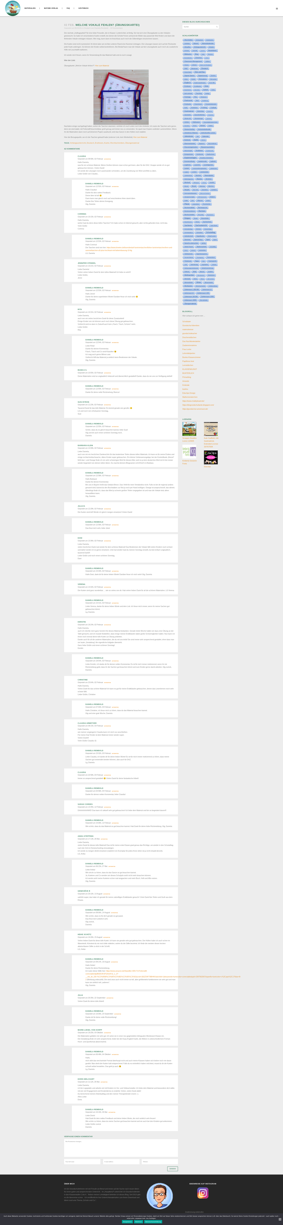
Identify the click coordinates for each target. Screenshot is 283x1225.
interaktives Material (191, 133)
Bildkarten (188, 54)
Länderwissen (188, 175)
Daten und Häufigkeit (205, 65)
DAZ (186, 68)
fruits (186, 107)
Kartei (107, 143)
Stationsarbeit (201, 246)
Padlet (186, 200)
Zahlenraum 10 (207, 289)
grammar (209, 118)
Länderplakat (204, 172)
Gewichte (210, 115)
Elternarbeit (213, 79)
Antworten (107, 159)
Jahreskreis (189, 136)
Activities (187, 43)
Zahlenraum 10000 (190, 300)
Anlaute (211, 47)
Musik (194, 186)
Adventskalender (208, 43)
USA (186, 264)
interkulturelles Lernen (208, 133)
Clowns (186, 65)
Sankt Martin (213, 225)
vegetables (205, 264)
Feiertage (187, 97)
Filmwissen (204, 97)
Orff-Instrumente (202, 197)
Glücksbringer (199, 118)
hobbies (210, 125)
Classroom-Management (193, 61)
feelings (207, 93)
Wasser (202, 271)
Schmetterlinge (188, 229)
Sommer (187, 239)
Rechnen (202, 211)
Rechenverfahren (190, 211)
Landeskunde (202, 161)
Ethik (206, 86)
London (194, 172)
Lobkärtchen (213, 168)
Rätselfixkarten (188, 222)
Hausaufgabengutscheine (210, 122)
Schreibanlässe (189, 232)
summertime (202, 250)
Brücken (210, 54)
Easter (193, 79)
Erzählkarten (197, 86)
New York (195, 189)
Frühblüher (194, 107)
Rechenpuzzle (202, 207)
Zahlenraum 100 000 (191, 296)
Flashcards (188, 100)
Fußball (213, 107)
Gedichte (209, 111)
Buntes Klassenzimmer (191, 357)
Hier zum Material (102, 66)
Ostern (212, 197)
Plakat (187, 204)
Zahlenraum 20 (189, 293)
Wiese (202, 278)
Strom (186, 250)
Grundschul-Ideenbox (190, 325)
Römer (197, 222)
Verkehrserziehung (207, 268)
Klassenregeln (188, 150)
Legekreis (188, 165)
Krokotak (185, 385)
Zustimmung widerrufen (194, 1212)
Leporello (197, 165)
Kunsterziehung (189, 161)
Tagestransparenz (201, 254)
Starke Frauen (189, 246)
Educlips (207, 467)
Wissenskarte (209, 282)
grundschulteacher (189, 333)
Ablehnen (138, 1222)
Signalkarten (200, 236)
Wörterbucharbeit (200, 286)
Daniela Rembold (101, 28)
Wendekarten (201, 275)
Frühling (204, 107)
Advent (195, 43)
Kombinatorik (210, 150)
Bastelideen (212, 50)
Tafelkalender (189, 254)
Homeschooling (189, 129)
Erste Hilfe (212, 82)
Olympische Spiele (189, 197)
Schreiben (199, 232)
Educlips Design (188, 393)
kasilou (185, 389)
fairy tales (197, 89)
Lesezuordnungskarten (200, 168)
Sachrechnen (207, 222)
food (197, 100)
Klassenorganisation (191, 147)
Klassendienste (212, 143)
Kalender (206, 136)
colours (194, 65)
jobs (198, 136)
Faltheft (205, 90)
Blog (196, 54)
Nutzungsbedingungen (191, 193)
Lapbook (213, 161)
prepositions (196, 204)
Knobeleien (199, 150)
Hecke (195, 125)
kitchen (203, 140)
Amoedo (185, 381)
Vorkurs (187, 271)
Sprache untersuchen (191, 243)
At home (187, 50)
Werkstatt (187, 279)
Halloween (196, 122)
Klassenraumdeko (207, 147)
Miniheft (187, 182)
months (212, 182)
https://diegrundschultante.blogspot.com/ (198, 405)
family (213, 89)
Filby (195, 97)
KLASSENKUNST (189, 369)
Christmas (198, 58)
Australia (195, 50)
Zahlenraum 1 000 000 (192, 289)
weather (210, 271)
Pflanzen (200, 200)
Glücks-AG (188, 118)
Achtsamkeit (199, 40)
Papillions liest (188, 361)
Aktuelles (187, 47)
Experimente (188, 89)
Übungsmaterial (132, 143)
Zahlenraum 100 (203, 293)
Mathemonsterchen (189, 397)
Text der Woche (189, 257)
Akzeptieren (127, 1222)
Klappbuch (202, 143)
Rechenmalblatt (189, 207)
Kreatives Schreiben (206, 158)
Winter (198, 282)
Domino (213, 75)
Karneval (187, 140)
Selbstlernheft (189, 236)
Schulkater (186, 321)
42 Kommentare (116, 28)
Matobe (199, 179)
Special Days (198, 239)
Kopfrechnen (210, 154)
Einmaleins (203, 79)
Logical (186, 172)
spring (204, 243)
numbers (214, 189)
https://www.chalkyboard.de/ (193, 401)
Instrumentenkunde (204, 129)
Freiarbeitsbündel (211, 104)
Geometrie (188, 115)
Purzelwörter (206, 204)
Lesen (187, 168)
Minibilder (209, 179)
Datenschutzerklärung (153, 1222)
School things (208, 229)
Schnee (198, 229)
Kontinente (200, 154)
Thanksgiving (200, 257)
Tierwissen (188, 261)
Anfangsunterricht (78, 143)
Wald (194, 271)
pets (192, 200)
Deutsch (87, 28)
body (203, 54)
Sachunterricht (201, 225)
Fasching (199, 93)
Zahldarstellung (213, 286)
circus (207, 57)
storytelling (213, 246)
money (204, 182)
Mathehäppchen (189, 179)
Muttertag (202, 186)
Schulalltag (210, 232)
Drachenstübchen (189, 337)
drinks (186, 79)
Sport (215, 239)
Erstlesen (99, 143)
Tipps (197, 261)
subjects (193, 250)
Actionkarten (209, 40)
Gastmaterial (189, 111)
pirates (208, 200)
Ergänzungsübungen (200, 82)
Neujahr (187, 189)
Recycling (200, 214)
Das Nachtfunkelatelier (191, 341)
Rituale (196, 218)
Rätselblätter (205, 218)
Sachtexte (188, 225)
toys (203, 261)
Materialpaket (209, 175)
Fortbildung (205, 100)
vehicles (214, 264)
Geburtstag (200, 111)
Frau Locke (186, 349)
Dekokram (194, 68)
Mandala (198, 175)
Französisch (198, 104)
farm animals (188, 93)
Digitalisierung (202, 75)
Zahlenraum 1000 (207, 296)
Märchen (211, 186)
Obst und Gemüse (205, 193)
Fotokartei (188, 104)
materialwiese (187, 329)
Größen (187, 122)
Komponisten (189, 154)
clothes (208, 61)
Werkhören (211, 275)
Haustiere (187, 125)
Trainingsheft (212, 261)
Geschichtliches (199, 115)
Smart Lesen (212, 236)
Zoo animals (203, 300)
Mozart (186, 186)
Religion (187, 218)
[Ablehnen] (280, 1219)
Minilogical (196, 182)
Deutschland (188, 72)
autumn (203, 50)
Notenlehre (205, 189)
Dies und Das (200, 72)
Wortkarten (188, 286)
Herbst (202, 125)
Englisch (188, 82)
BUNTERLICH (188, 373)
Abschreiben (188, 40)
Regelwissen (210, 214)
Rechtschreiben (117, 143)
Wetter (195, 278)
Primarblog (186, 377)
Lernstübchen (187, 365)
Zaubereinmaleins (189, 345)
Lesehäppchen (208, 165)
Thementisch (211, 257)
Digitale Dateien (190, 75)
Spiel (208, 239)
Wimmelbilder (189, 282)
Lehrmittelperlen (188, 353)
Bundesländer (188, 57)
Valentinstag (194, 264)
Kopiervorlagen (191, 158)
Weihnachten (189, 275)
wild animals (211, 278)
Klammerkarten (190, 143)
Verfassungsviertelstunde (191, 268)
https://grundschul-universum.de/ (195, 409)
